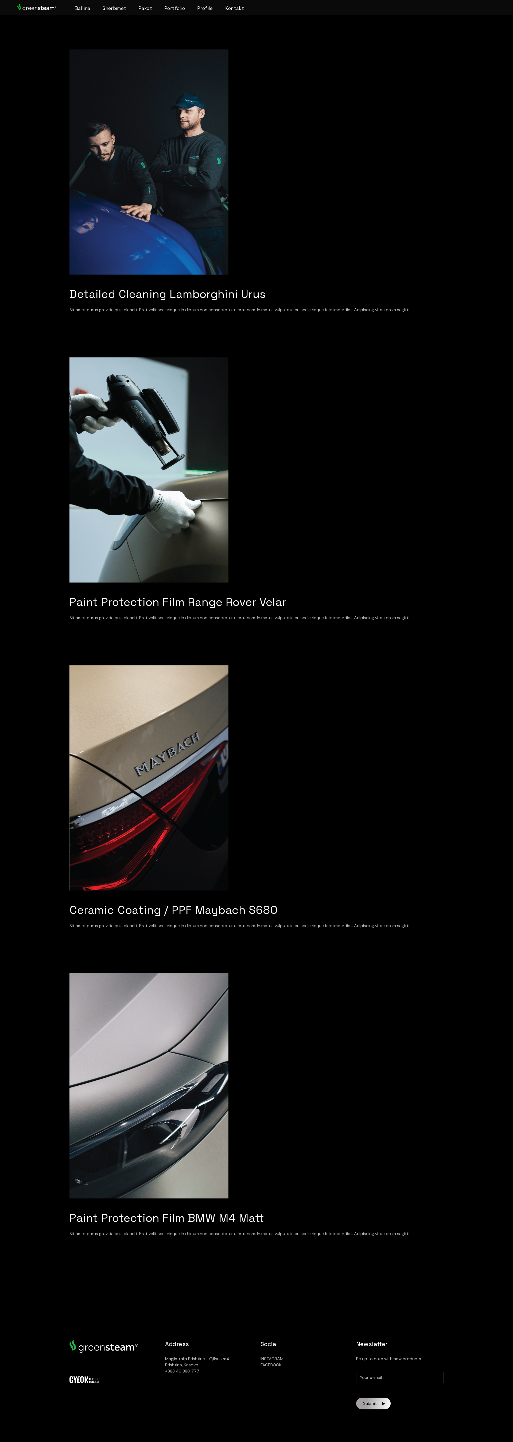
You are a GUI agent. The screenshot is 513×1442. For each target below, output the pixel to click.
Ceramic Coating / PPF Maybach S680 (173, 910)
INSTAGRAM (272, 1359)
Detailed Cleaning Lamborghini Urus (167, 294)
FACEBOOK (271, 1365)
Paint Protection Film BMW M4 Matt (166, 1218)
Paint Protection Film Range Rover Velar (177, 602)
